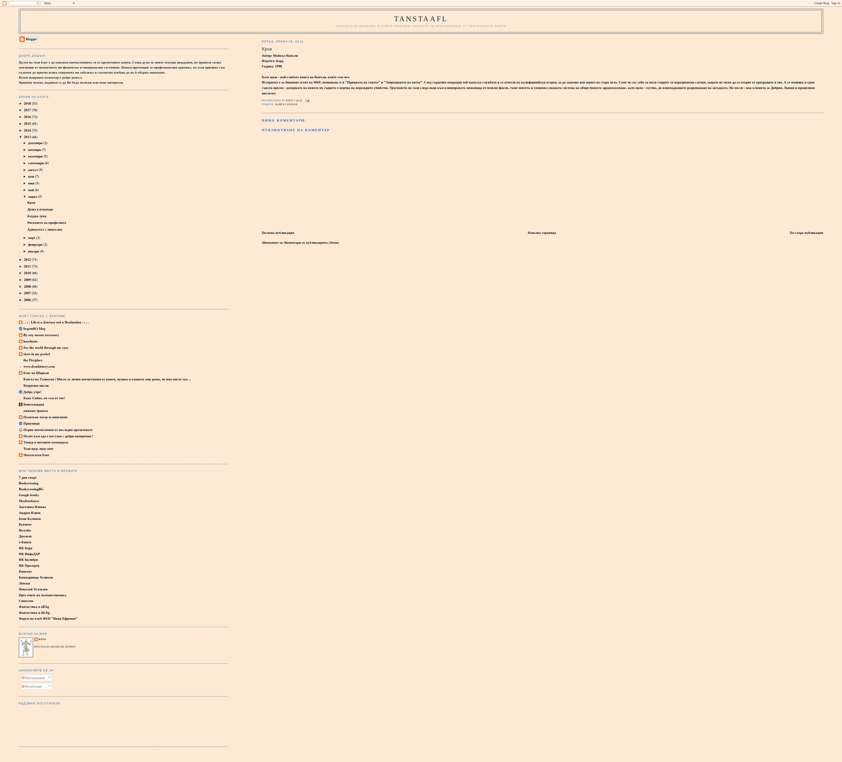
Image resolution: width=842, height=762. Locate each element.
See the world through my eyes (45, 347)
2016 (28, 116)
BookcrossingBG (31, 489)
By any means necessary (41, 334)
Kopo (42, 639)
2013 (28, 136)
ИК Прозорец (29, 565)
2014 (28, 130)
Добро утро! (32, 391)
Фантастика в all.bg (34, 606)
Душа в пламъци (40, 209)
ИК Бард (25, 547)
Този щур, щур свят (38, 448)
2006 (28, 299)
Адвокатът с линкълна (44, 229)
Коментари (33, 686)
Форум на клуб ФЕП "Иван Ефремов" (48, 618)
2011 (28, 266)
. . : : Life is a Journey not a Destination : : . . (56, 322)
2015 (28, 123)
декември (35, 142)
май (31, 189)
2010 (28, 272)
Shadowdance (29, 500)
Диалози (25, 536)
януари (34, 251)
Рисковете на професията (46, 222)
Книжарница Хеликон (36, 577)
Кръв (31, 202)
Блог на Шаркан (36, 372)
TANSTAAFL (421, 19)
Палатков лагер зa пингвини (45, 417)
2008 (28, 286)
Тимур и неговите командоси (45, 442)
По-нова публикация (278, 232)
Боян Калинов (30, 518)
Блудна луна (36, 215)
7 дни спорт (28, 477)
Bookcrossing (29, 483)
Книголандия (33, 404)
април (33, 196)
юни (31, 183)
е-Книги (25, 542)
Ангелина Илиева (32, 506)
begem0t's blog (34, 328)
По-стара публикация (806, 232)
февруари (35, 244)
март (32, 237)
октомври (36, 156)
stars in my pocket (36, 353)
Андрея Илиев (30, 512)
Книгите (25, 571)
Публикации (34, 677)
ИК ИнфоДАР (29, 553)
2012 (28, 259)
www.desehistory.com (39, 366)
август (33, 169)
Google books (29, 494)
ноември (35, 149)
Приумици (31, 423)
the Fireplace (33, 360)
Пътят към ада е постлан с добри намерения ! (58, 436)
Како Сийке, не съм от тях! (44, 397)
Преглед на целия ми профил (55, 647)
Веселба (25, 530)
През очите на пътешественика (42, 595)
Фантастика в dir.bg (34, 612)
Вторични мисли (36, 385)
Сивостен (26, 600)
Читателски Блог (36, 454)
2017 (28, 110)
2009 (28, 279)
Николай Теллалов (33, 589)
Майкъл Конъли (286, 104)
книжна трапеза (35, 410)
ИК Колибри (28, 559)
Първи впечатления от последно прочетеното (58, 429)
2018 (28, 103)
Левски (24, 583)
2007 (28, 293)
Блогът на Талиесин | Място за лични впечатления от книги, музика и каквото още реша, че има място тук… (107, 379)
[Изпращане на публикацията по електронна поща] (307, 100)
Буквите (25, 524)
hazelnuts (30, 341)
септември (36, 163)
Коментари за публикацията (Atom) (311, 242)
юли (31, 176)
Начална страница (542, 232)
